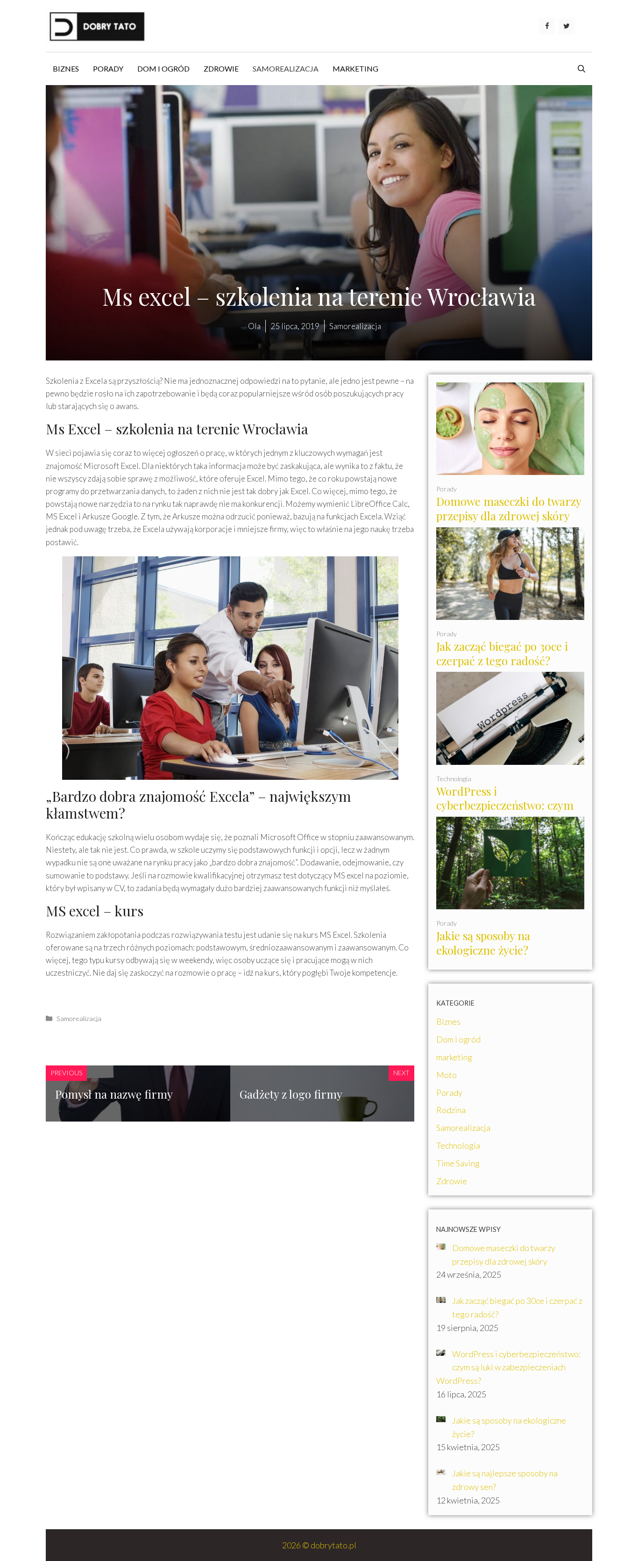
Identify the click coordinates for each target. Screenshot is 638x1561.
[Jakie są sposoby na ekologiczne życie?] (510, 903)
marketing (355, 68)
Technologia (453, 779)
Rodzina (451, 1110)
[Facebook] (547, 26)
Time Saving (458, 1163)
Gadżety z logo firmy (291, 1093)
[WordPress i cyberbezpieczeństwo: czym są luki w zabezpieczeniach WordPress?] (510, 758)
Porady (108, 68)
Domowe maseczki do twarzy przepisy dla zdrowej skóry (508, 508)
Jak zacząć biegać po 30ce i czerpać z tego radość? (502, 653)
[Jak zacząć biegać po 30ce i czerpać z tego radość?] (510, 613)
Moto (446, 1075)
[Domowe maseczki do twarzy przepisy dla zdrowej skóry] (510, 468)
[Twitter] (566, 26)
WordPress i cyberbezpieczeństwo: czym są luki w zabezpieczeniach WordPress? (505, 813)
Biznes (66, 68)
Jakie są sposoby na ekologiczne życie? (483, 942)
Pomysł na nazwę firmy (114, 1093)
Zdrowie (221, 68)
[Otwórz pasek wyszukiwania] (581, 68)
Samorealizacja (286, 68)
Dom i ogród (163, 68)
